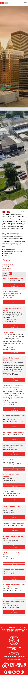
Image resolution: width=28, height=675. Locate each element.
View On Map (6, 268)
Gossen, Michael (9, 460)
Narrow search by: (8, 264)
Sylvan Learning (9, 332)
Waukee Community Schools (13, 569)
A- (21, 211)
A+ (24, 212)
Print (5, 275)
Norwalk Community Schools (13, 523)
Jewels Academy (9, 491)
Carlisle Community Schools (13, 432)
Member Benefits (8, 253)
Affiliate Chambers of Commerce (13, 251)
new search (6, 270)
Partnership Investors (10, 249)
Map (14, 284)
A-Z (10, 273)
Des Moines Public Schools (13, 445)
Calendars (6, 255)
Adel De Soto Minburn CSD (13, 278)
